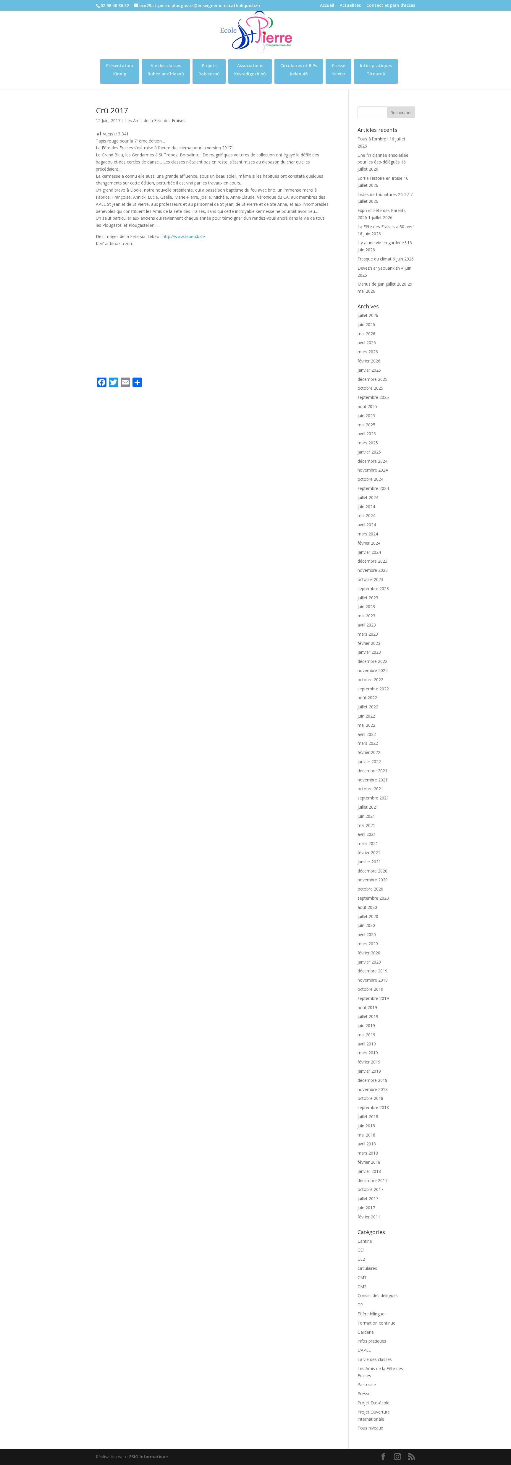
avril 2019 (367, 1044)
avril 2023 (367, 625)
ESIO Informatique (148, 1456)
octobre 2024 (370, 479)
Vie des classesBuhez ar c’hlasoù (166, 70)
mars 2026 (368, 351)
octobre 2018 (370, 1098)
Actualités (350, 5)
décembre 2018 (372, 1080)
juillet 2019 (368, 1016)
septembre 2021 (373, 798)
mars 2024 (368, 534)
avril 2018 (367, 1144)
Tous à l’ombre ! (373, 139)
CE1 (361, 1250)
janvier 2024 (369, 552)
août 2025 (367, 406)
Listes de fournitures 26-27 (383, 194)
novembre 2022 (373, 670)
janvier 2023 (369, 652)
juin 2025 (366, 415)
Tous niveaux (370, 1428)
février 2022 (369, 752)
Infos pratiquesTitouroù (376, 70)
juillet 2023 (368, 597)
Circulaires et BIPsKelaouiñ (298, 70)
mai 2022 (366, 725)
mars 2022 (368, 743)
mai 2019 (366, 1034)
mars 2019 (368, 1053)
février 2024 (369, 543)
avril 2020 (367, 934)
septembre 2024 (373, 488)
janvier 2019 (369, 1071)
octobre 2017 (370, 1189)
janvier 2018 (369, 1171)
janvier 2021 (369, 862)
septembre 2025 (373, 397)
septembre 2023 (373, 588)
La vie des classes (375, 1359)
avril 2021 (367, 834)
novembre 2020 (373, 880)
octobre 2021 (370, 788)
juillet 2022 (368, 707)
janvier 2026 (369, 370)
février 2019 (369, 1062)
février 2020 (369, 953)
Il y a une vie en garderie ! (382, 242)
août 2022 (367, 697)
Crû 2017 (112, 110)
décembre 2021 (372, 770)
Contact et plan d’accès (390, 5)
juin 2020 (366, 925)
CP (360, 1304)
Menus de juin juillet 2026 (382, 284)
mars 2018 (368, 1153)
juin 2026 (366, 324)
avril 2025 (367, 433)
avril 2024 (367, 524)
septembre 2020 (373, 898)
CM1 (362, 1277)
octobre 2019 (370, 989)
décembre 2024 (372, 461)
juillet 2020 (368, 916)
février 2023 (369, 643)
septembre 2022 (373, 689)
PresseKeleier (338, 70)
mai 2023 (366, 616)
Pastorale (367, 1384)
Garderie (366, 1332)
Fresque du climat (375, 259)
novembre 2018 (373, 1089)
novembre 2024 (373, 470)
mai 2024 (366, 515)
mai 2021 (366, 825)
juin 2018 (366, 1126)
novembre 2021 (373, 780)
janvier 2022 (369, 761)
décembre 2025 (372, 379)
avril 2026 (367, 342)
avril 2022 (367, 734)
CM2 (362, 1286)
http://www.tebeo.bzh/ (184, 236)
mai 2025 (366, 425)
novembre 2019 (373, 980)
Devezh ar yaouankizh (379, 268)
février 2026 (369, 361)
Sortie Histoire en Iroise (380, 178)
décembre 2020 (372, 871)
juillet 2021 (368, 807)
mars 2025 (368, 443)
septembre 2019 (373, 998)
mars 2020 (368, 943)
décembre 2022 (372, 661)
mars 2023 (368, 634)
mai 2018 (366, 1135)
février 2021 (369, 852)
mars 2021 (368, 843)
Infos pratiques (372, 1341)
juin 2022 (366, 716)
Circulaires (367, 1268)
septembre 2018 (373, 1107)
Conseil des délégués (378, 1295)
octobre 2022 (370, 679)
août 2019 (367, 1007)
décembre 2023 (372, 561)
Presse (364, 1393)
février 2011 (369, 1217)
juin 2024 (366, 506)
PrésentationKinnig (119, 70)
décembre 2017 (372, 1180)
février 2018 (369, 1162)
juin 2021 (366, 816)
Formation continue (376, 1323)
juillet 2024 (368, 497)
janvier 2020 (369, 962)
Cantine (365, 1241)
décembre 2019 (372, 971)
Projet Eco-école (373, 1403)
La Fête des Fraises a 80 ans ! (386, 226)
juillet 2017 (368, 1198)
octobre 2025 (370, 388)
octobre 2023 (370, 579)
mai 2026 (366, 333)
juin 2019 (366, 1025)
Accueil (327, 5)
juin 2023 (366, 606)
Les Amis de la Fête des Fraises (155, 120)
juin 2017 (366, 1207)
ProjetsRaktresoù (209, 70)
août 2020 (367, 907)
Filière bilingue (371, 1314)
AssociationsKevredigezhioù (250, 70)
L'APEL (364, 1350)
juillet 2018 (368, 1116)
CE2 (361, 1259)
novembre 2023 (373, 570)
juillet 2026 (368, 315)
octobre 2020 (370, 889)
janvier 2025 (369, 452)
